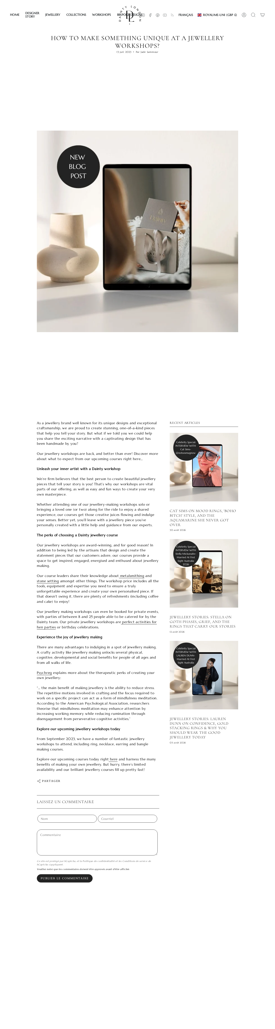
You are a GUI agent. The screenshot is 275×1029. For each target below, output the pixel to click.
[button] (32, 14)
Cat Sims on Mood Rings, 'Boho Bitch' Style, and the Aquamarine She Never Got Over (203, 517)
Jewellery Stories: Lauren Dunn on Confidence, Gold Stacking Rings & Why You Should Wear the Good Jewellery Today (199, 727)
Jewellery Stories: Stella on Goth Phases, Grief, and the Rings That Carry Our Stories (203, 622)
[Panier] (262, 14)
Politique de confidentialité (99, 861)
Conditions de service (134, 861)
